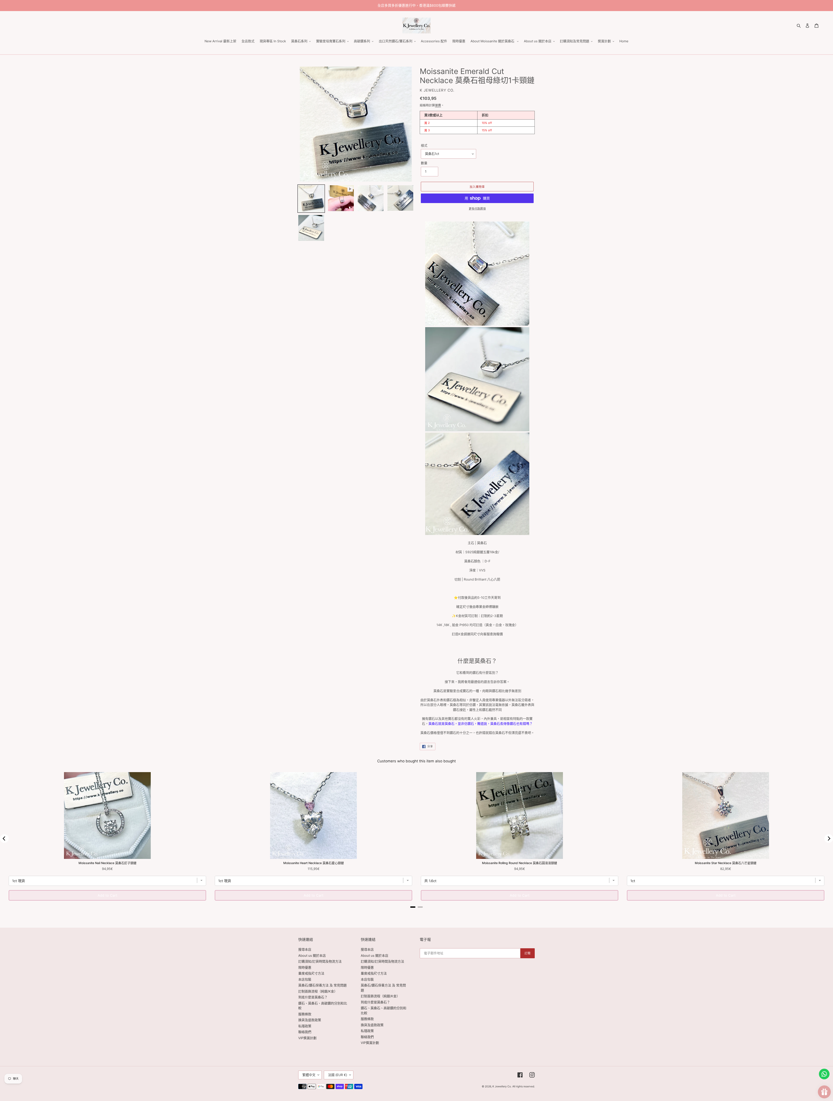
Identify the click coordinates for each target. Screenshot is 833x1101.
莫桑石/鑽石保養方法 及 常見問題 (322, 985)
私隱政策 (304, 1026)
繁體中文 (308, 1075)
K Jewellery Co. (502, 1086)
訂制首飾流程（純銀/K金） (317, 991)
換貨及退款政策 (309, 1020)
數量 (424, 163)
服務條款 (304, 1014)
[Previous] (4, 838)
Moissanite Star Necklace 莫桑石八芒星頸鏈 (725, 863)
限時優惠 (304, 967)
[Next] (828, 838)
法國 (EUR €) (337, 1075)
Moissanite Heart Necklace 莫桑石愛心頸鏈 (313, 863)
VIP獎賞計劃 (307, 1038)
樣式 (424, 145)
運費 (438, 105)
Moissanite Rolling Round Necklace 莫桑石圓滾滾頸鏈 (519, 863)
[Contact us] (824, 1074)
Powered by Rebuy (416, 913)
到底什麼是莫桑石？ (313, 997)
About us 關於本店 (312, 955)
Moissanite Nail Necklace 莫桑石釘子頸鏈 (107, 863)
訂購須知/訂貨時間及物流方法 (320, 961)
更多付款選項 (477, 208)
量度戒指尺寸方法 (311, 973)
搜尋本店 (304, 949)
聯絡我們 (304, 1032)
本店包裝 (304, 979)
